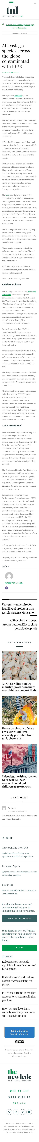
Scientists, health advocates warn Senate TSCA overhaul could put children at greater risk (19, 781)
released (18, 95)
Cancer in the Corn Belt (15, 847)
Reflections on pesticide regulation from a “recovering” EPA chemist (19, 965)
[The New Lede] (12, 12)
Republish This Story (19, 1032)
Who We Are (19, 1091)
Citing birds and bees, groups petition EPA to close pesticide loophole (20, 624)
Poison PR (7, 884)
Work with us (19, 1097)
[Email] (6, 587)
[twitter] (22, 1112)
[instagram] (16, 1112)
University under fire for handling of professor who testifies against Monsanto (18, 608)
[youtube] (29, 1112)
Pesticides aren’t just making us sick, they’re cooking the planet (18, 980)
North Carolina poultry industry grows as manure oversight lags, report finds (19, 687)
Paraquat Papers (11, 866)
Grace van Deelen (10, 72)
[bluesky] (9, 1112)
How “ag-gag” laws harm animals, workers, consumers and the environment (18, 1012)
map (7, 195)
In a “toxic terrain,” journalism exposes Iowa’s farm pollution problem (19, 996)
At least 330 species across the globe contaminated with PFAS (16, 55)
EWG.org (19, 1103)
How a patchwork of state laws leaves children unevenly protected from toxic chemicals (18, 733)
